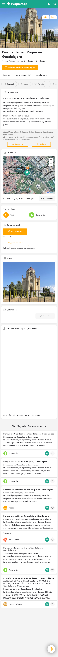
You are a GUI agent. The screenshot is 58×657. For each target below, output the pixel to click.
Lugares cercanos (15, 242)
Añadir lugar (16, 231)
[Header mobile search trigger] (55, 4)
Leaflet (51, 193)
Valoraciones (23, 75)
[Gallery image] (29, 282)
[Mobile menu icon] (3, 4)
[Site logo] (17, 4)
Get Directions (47, 198)
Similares (41, 75)
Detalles (6, 75)
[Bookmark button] (52, 453)
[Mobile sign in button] (48, 4)
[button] (29, 175)
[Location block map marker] (27, 173)
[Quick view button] (47, 453)
